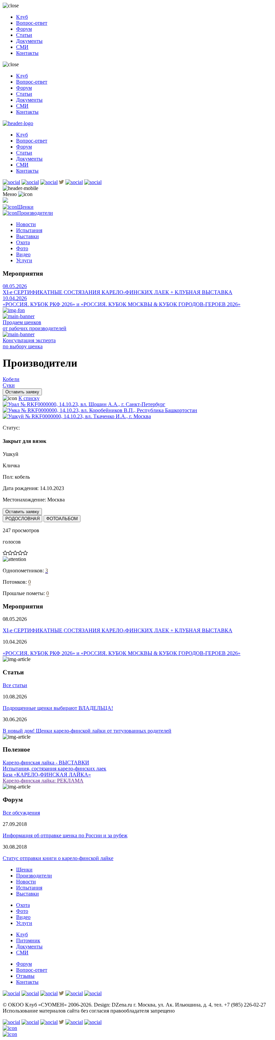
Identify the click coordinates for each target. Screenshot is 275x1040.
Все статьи (15, 685)
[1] (5, 553)
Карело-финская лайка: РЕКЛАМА (43, 780)
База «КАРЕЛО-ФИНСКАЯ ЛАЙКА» (47, 774)
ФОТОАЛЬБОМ (62, 518)
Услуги (24, 260)
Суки (9, 385)
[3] (15, 553)
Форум (24, 29)
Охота (23, 242)
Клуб (22, 17)
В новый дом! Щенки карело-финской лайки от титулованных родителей (87, 731)
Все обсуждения (21, 813)
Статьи (24, 35)
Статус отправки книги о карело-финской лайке (58, 858)
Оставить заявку (22, 391)
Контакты (27, 53)
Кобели (11, 379)
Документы (29, 41)
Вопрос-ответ (31, 23)
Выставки (27, 236)
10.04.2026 (15, 298)
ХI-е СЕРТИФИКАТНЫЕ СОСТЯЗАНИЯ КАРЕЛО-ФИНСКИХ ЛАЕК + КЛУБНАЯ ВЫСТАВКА (117, 292)
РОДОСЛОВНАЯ (22, 518)
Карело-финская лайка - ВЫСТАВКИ (46, 762)
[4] (20, 553)
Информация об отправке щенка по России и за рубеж (65, 835)
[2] (10, 553)
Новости (26, 224)
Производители (35, 213)
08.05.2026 (15, 286)
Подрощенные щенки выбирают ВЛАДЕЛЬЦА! (58, 708)
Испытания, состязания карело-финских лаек (54, 768)
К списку (29, 398)
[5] (25, 553)
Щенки (25, 207)
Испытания (29, 230)
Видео (23, 254)
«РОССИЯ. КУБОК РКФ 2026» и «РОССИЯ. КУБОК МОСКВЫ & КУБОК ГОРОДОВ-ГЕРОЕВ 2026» (121, 304)
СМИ (22, 47)
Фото (22, 248)
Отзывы (25, 976)
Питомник (28, 940)
